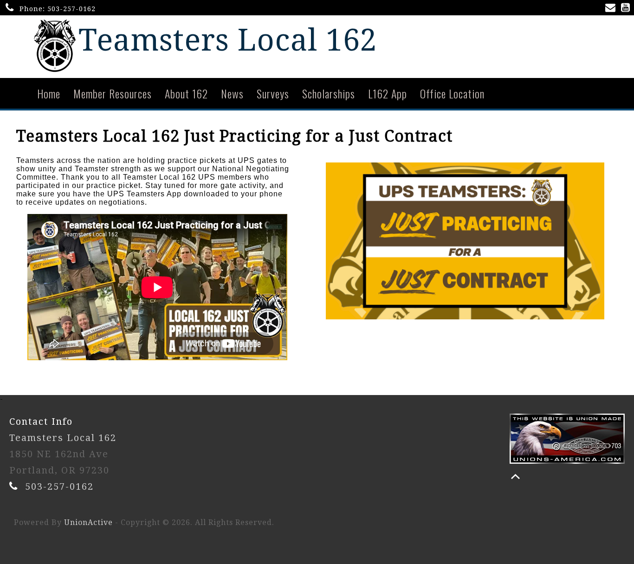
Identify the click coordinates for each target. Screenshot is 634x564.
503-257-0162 (71, 9)
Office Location (452, 93)
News (232, 93)
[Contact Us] (612, 8)
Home (48, 93)
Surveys (273, 93)
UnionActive (88, 522)
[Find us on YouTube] (627, 8)
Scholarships (328, 93)
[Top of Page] (515, 476)
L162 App (387, 93)
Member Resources (112, 93)
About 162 (186, 93)
